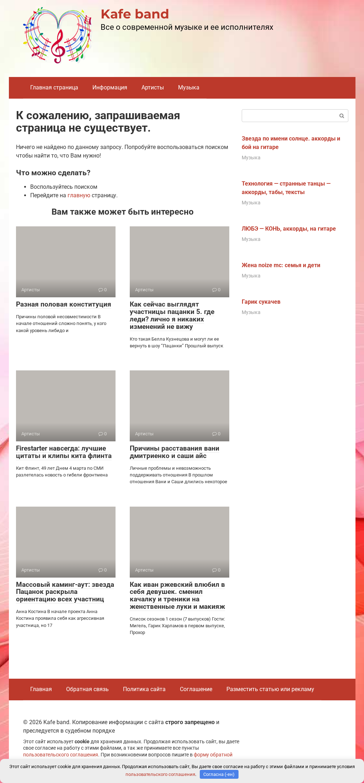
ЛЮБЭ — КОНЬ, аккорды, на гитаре (289, 228)
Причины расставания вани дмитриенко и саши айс (174, 452)
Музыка (188, 87)
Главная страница (54, 87)
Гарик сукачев (261, 301)
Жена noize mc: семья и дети (281, 265)
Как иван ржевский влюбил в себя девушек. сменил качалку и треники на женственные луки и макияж (177, 595)
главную (79, 195)
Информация (109, 87)
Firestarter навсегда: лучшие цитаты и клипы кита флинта (64, 452)
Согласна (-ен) (219, 774)
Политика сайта (144, 689)
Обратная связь (87, 689)
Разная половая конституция (63, 304)
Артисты (152, 87)
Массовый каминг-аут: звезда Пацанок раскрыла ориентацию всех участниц (65, 591)
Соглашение (196, 689)
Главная (41, 689)
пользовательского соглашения (60, 755)
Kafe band (135, 14)
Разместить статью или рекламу (270, 689)
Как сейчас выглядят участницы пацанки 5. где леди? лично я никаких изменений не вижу (172, 315)
